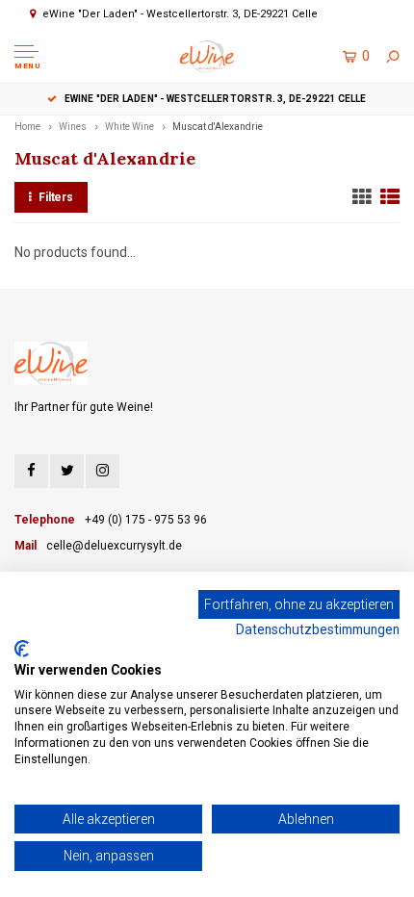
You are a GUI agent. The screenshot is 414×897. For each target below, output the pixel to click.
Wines (73, 126)
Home (27, 126)
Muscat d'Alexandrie (217, 126)
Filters (56, 197)
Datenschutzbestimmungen (318, 629)
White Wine (129, 126)
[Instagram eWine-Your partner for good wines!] (102, 471)
